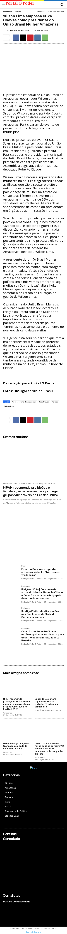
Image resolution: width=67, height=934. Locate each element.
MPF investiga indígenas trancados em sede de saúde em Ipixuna (16, 746)
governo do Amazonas (26, 402)
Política (18, 12)
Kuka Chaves (44, 402)
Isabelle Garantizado (19, 30)
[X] (23, 38)
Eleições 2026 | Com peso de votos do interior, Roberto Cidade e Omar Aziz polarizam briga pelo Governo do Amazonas (42, 594)
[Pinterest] (30, 38)
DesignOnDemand (33, 932)
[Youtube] (5, 857)
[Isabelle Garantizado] (5, 30)
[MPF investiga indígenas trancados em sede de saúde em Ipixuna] (17, 730)
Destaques (25, 586)
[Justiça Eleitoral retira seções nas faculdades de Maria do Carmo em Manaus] (11, 615)
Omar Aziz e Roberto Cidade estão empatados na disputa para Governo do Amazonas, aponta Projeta (42, 636)
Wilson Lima (9, 406)
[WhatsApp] (45, 38)
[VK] (37, 38)
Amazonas (7, 12)
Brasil (23, 566)
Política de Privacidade (16, 901)
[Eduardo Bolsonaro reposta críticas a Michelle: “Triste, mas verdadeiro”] (11, 573)
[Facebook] (16, 38)
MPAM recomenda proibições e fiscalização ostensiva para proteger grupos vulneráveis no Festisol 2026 (31, 491)
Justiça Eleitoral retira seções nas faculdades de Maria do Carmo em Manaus (40, 614)
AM (13, 402)
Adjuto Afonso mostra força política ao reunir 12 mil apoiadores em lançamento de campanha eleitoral (49, 748)
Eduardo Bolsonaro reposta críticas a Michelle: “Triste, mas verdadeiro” (40, 572)
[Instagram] (5, 849)
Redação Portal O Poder (24, 484)
